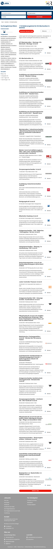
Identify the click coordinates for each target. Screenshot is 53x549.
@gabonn (8, 543)
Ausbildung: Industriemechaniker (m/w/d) (30, 184)
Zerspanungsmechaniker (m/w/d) (30, 169)
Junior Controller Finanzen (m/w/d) (30, 282)
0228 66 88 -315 (10, 528)
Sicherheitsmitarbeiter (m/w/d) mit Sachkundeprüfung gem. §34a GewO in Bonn (31, 264)
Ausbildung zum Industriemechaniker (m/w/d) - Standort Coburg (31, 75)
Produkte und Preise (32, 500)
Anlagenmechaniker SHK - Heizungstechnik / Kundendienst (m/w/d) (31, 298)
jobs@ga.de (8, 526)
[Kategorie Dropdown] (24, 13)
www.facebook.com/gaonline (13, 539)
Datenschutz (21, 546)
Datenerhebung (28, 546)
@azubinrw (30, 539)
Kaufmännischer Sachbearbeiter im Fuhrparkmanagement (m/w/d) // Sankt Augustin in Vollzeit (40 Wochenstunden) (30, 358)
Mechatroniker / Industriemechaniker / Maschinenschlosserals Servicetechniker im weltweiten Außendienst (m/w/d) (31, 131)
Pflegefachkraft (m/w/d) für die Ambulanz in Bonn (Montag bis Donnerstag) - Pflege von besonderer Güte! (31, 418)
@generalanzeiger (10, 541)
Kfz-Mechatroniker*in (26, 58)
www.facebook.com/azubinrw (35, 537)
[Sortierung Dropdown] (49, 31)
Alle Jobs (6, 500)
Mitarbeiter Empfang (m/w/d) (28, 216)
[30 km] (4, 32)
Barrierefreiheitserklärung (39, 546)
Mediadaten (30, 502)
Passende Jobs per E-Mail (26, 31)
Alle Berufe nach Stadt (9, 506)
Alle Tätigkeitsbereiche (9, 508)
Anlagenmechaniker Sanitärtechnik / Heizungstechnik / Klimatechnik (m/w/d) (31, 379)
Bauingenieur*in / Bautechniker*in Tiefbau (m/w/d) (30, 473)
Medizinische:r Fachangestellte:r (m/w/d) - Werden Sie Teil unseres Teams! (30, 338)
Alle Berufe (6, 504)
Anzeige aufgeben (31, 504)
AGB (15, 546)
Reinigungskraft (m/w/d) (27, 201)
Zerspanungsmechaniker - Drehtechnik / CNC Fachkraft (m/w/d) (31, 399)
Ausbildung (7, 513)
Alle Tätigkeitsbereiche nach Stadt (12, 510)
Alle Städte (6, 502)
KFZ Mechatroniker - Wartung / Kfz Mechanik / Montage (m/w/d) (30, 43)
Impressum (10, 546)
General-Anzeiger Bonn (9, 535)
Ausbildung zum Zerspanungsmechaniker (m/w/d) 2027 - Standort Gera (31, 112)
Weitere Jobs (35, 490)
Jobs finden (39, 17)
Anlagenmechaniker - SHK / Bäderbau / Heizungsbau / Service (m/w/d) (31, 231)
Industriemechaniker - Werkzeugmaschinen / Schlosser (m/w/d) (31, 438)
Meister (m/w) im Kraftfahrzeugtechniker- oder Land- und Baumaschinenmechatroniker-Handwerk (31, 151)
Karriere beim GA (10, 537)
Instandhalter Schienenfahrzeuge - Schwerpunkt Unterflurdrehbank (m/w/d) (30, 455)
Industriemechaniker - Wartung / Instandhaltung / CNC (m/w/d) (30, 247)
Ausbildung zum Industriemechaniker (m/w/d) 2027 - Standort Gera (31, 93)
